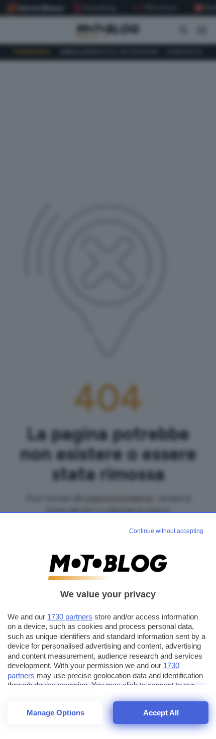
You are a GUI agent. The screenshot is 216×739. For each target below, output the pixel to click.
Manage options (55, 712)
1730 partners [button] (69, 616)
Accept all (161, 712)
